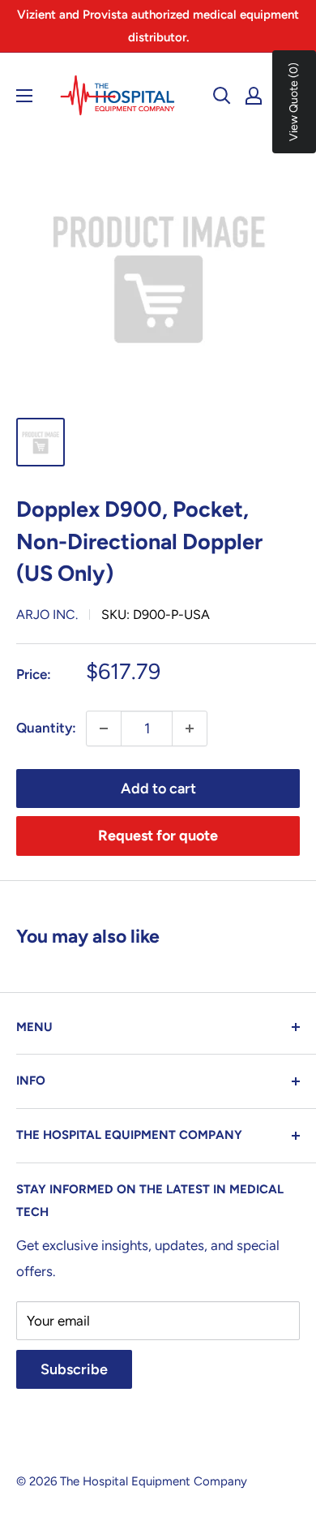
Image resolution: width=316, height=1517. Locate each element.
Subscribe (74, 1369)
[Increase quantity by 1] (190, 728)
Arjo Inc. (47, 614)
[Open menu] (24, 95)
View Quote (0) (294, 101)
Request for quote (158, 835)
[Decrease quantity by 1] (104, 728)
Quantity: (46, 728)
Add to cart (158, 788)
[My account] (254, 96)
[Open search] (222, 96)
